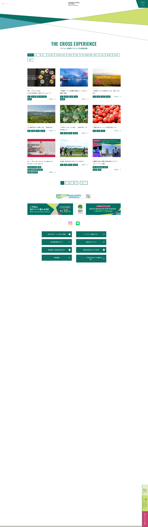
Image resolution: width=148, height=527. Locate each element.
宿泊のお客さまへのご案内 (91, 250)
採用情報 (56, 257)
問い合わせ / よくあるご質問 (57, 234)
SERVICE (116, 55)
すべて (30, 55)
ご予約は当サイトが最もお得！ (91, 258)
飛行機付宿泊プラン (57, 242)
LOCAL (102, 55)
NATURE (109, 55)
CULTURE (50, 55)
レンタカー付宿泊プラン (91, 234)
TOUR (30, 60)
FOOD (76, 55)
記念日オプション (91, 242)
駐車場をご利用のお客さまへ (56, 250)
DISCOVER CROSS (60, 55)
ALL (37, 55)
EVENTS (70, 55)
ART (43, 55)
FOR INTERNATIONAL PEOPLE (89, 55)
